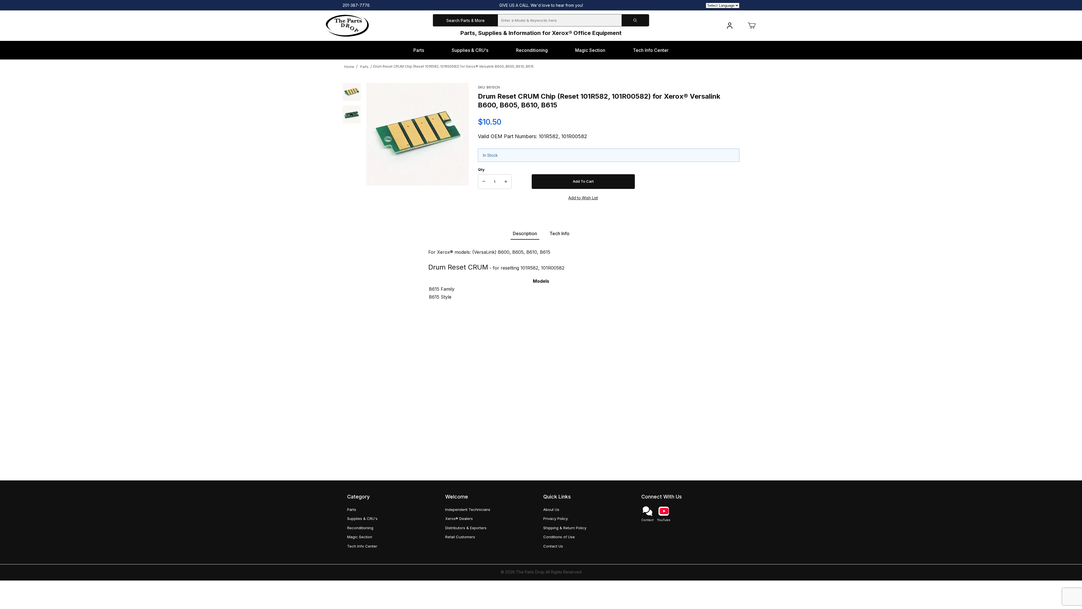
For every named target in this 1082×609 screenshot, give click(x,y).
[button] (352, 92)
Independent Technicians (467, 509)
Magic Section (359, 537)
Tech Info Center (362, 546)
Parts (364, 67)
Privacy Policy (555, 518)
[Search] (635, 20)
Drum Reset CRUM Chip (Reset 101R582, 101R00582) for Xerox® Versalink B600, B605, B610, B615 (453, 66)
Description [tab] (525, 233)
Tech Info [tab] (559, 233)
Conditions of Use (559, 537)
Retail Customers (460, 537)
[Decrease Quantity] (483, 182)
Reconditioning (360, 528)
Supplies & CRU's (362, 518)
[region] (352, 142)
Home (349, 67)
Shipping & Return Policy (564, 528)
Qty (481, 169)
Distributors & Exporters (466, 528)
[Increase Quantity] (505, 182)
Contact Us (553, 546)
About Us (551, 509)
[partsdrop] (347, 25)
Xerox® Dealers (459, 518)
